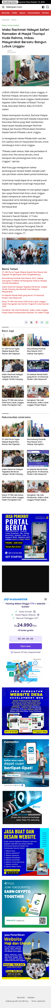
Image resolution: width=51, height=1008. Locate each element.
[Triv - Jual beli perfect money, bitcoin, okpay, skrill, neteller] (22, 807)
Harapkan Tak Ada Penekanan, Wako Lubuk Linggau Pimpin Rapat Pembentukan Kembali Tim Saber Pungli (25, 311)
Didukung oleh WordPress (17, 1001)
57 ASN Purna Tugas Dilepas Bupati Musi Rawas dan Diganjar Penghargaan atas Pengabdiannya (24, 273)
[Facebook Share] (26, 322)
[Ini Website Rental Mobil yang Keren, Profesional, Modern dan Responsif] (38, 365)
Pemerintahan (13, 25)
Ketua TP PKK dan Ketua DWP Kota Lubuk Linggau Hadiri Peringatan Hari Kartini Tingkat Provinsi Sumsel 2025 (25, 304)
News (4, 25)
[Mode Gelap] (43, 7)
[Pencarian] (47, 7)
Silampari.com (14, 6)
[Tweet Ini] (31, 322)
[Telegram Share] (42, 322)
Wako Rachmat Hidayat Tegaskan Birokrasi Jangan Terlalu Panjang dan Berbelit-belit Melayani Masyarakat (24, 289)
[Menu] (3, 7)
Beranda (21, 997)
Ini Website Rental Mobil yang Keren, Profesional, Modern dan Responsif (23, 296)
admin (9, 50)
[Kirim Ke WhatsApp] (47, 322)
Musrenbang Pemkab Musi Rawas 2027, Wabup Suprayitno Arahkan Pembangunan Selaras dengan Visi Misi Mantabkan (24, 280)
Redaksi (31, 997)
